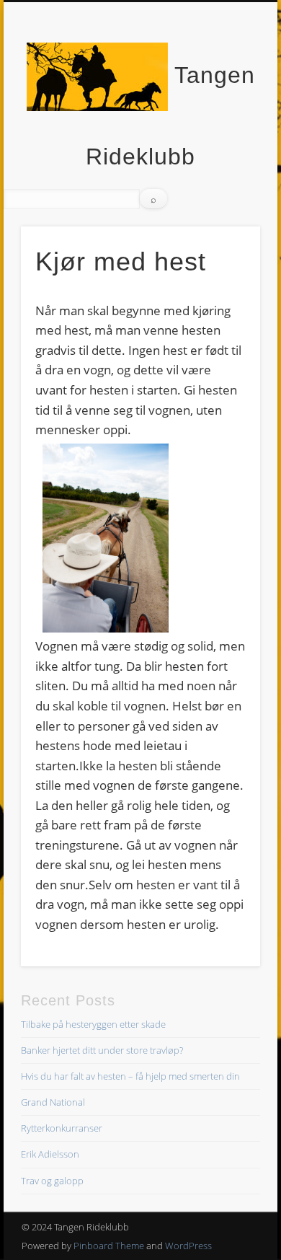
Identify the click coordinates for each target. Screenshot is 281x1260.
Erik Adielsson (50, 1153)
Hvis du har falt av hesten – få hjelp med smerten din (130, 1076)
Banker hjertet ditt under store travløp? (102, 1050)
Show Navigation (224, 129)
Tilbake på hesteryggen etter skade (93, 1024)
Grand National (53, 1102)
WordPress (188, 1245)
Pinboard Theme (108, 1245)
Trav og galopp (52, 1180)
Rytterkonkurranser (61, 1128)
